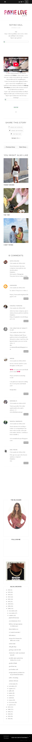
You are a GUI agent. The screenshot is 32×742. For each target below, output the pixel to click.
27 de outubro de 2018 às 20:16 (17, 452)
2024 (9, 594)
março (11, 700)
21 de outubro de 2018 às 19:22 (17, 287)
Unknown (13, 285)
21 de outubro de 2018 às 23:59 (17, 332)
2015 (9, 711)
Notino (14, 75)
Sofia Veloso (14, 261)
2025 (9, 592)
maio (10, 695)
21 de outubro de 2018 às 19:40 (17, 308)
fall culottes (12, 635)
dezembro (12, 611)
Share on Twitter (17, 130)
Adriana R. (13, 401)
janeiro (11, 704)
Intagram (20, 274)
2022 (9, 599)
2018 (9, 608)
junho (10, 693)
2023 (9, 597)
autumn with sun (13, 681)
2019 (9, 606)
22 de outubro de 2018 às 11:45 (17, 423)
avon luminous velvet (15, 621)
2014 (9, 714)
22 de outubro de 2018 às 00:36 (18, 361)
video (17, 138)
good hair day (12, 666)
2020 (9, 604)
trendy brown (9, 185)
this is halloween (13, 629)
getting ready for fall (15, 650)
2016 (9, 709)
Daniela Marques (16, 421)
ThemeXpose (6, 738)
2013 (9, 716)
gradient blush (13, 663)
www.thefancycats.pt (16, 412)
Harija (12, 358)
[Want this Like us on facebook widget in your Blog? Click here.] (29, 740)
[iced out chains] (15, 580)
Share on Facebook (16, 127)
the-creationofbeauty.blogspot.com (18, 347)
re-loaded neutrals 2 (14, 632)
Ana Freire (13, 449)
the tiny (7, 215)
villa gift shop (12, 646)
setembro (12, 686)
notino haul (12, 643)
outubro (11, 615)
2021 (9, 601)
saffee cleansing (13, 677)
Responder (26, 278)
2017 (9, 707)
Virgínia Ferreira (16, 305)
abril (10, 698)
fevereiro (11, 702)
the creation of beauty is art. (18, 329)
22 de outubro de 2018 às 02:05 (18, 403)
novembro (12, 613)
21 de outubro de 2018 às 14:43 (17, 263)
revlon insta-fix (13, 684)
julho (10, 691)
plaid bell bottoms (14, 618)
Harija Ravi (13, 389)
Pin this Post (17, 134)
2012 (9, 718)
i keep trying (8, 245)
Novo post (13, 274)
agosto (11, 688)
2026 (9, 590)
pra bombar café (13, 669)
